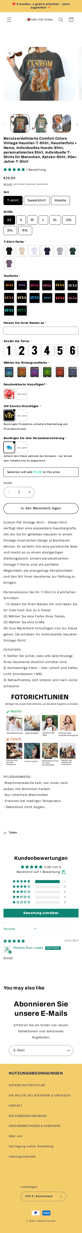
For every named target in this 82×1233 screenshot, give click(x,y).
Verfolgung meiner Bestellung (31, 1146)
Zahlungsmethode (22, 1156)
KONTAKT (15, 1106)
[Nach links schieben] (5, 124)
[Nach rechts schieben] (77, 124)
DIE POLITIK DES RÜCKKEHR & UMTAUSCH (40, 1095)
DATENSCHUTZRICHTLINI (27, 1085)
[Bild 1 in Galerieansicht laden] (20, 123)
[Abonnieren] (68, 1050)
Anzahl (7, 483)
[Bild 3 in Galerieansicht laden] (61, 123)
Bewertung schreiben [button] (41, 913)
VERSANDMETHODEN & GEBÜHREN (34, 1126)
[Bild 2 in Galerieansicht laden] (41, 123)
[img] (14, 941)
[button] (9, 20)
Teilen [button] (13, 832)
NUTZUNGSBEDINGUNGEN (28, 1116)
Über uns (15, 1136)
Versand (7, 184)
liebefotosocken (46, 1221)
